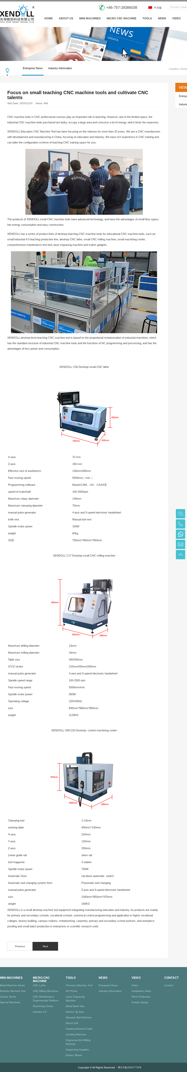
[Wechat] (180, 513)
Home (48, 18)
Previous (20, 946)
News (162, 18)
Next (45, 946)
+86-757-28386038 (121, 7)
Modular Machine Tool (13, 991)
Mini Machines (90, 18)
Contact (171, 977)
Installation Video (141, 991)
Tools (147, 18)
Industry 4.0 (40, 1011)
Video (176, 18)
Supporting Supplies (77, 1049)
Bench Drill (72, 1023)
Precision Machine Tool (79, 985)
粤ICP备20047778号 (129, 1067)
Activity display (139, 1002)
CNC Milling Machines (45, 991)
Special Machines (10, 1002)
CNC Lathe (39, 985)
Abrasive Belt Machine (78, 1017)
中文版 (157, 7)
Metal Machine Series (12, 985)
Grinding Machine (76, 1034)
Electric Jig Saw (75, 1011)
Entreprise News (33, 68)
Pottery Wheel (74, 1055)
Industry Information (60, 68)
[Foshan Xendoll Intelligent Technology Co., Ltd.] (17, 13)
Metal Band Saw (75, 1006)
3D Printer (71, 991)
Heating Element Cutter (79, 1028)
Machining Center (43, 1006)
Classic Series (8, 996)
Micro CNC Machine (121, 18)
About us (66, 18)
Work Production (141, 996)
